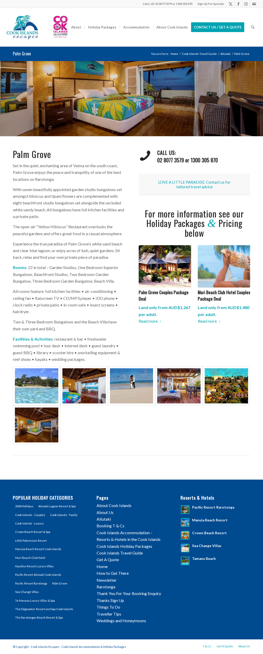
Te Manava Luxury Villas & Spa (35, 600)
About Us (105, 512)
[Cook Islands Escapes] (47, 27)
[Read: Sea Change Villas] (185, 548)
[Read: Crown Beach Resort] (185, 535)
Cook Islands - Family (64, 515)
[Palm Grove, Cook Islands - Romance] (131, 385)
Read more (148, 321)
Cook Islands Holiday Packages (124, 546)
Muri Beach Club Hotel (30, 557)
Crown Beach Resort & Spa (32, 531)
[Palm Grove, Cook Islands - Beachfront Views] (84, 385)
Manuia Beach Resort (210, 520)
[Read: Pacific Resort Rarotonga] (185, 509)
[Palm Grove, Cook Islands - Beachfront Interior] (36, 424)
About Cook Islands (114, 505)
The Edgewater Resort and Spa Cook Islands (44, 609)
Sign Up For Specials (211, 3)
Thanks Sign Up (110, 600)
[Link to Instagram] (246, 4)
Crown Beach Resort (209, 533)
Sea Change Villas (27, 591)
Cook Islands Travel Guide (120, 552)
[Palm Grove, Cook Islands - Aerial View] (226, 385)
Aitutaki (104, 519)
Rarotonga (106, 586)
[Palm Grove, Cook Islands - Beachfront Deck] (179, 385)
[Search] (253, 27)
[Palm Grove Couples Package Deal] (165, 266)
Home (102, 566)
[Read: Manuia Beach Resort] (185, 522)
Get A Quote (108, 559)
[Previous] (4, 98)
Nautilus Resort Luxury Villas (34, 566)
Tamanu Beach (204, 559)
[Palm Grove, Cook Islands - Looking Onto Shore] (36, 385)
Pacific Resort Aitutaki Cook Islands (38, 574)
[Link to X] (230, 4)
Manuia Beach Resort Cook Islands (38, 549)
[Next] (258, 98)
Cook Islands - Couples (30, 515)
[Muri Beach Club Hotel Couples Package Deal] (224, 266)
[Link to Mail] (254, 4)
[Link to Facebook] (238, 4)
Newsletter (107, 580)
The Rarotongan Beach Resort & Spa (39, 617)
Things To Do (108, 607)
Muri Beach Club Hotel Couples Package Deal (224, 295)
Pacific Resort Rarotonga (31, 583)
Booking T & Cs (110, 525)
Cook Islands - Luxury (29, 523)
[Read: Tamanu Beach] (185, 561)
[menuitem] (209, 4)
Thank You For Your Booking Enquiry (129, 593)
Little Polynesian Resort (31, 540)
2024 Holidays (24, 506)
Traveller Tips (109, 613)
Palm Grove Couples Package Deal (164, 295)
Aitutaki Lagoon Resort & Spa (57, 506)
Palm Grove (22, 54)
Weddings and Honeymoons (121, 620)
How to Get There (113, 573)
